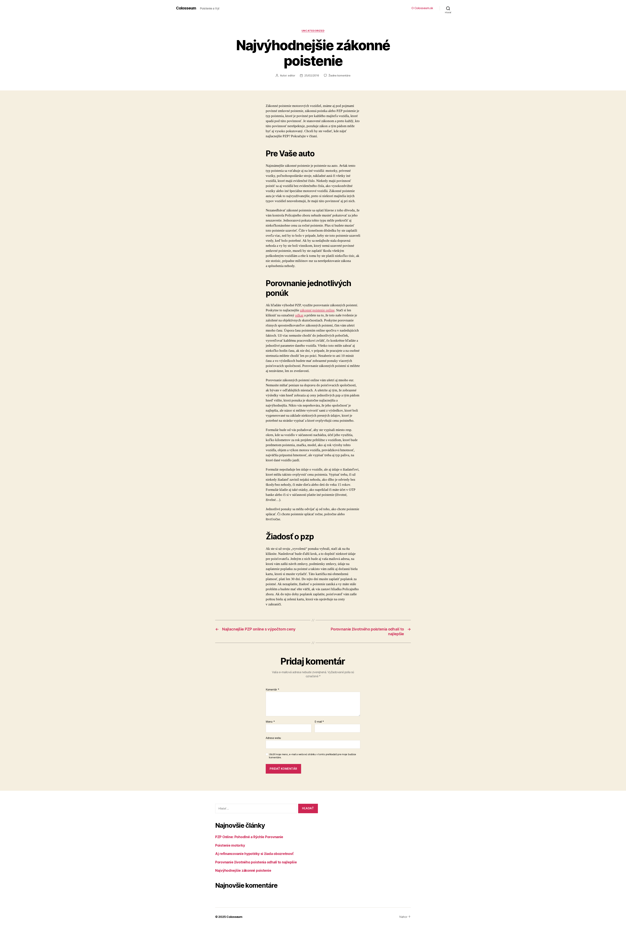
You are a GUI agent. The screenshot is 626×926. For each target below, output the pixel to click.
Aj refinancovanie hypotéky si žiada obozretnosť (254, 854)
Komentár (272, 689)
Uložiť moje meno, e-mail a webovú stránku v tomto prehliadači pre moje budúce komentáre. (312, 756)
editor (291, 75)
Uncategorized (313, 30)
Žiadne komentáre (339, 75)
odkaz (299, 315)
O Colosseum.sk (422, 8)
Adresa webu (273, 737)
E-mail (319, 721)
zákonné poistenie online (317, 310)
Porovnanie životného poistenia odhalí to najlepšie (256, 862)
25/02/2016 (311, 75)
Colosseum (186, 8)
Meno (270, 721)
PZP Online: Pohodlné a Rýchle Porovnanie (249, 837)
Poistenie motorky (230, 845)
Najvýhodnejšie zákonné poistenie (243, 870)
